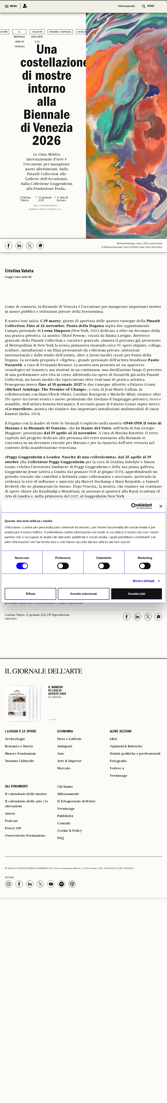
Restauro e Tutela (19, 746)
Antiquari (64, 746)
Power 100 (13, 828)
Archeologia (15, 739)
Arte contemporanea (45, 206)
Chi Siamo (65, 786)
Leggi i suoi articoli (18, 277)
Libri (113, 739)
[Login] (23, 6)
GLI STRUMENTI (16, 787)
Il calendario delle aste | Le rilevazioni (26, 804)
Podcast (11, 821)
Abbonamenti (126, 6)
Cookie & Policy (69, 830)
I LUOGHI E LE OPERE (20, 732)
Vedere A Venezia (60, 32)
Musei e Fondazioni (20, 753)
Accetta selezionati (83, 593)
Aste (60, 753)
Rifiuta (30, 593)
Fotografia (118, 761)
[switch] (63, 566)
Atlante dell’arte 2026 (37, 32)
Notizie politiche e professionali (135, 753)
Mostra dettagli (144, 581)
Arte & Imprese (69, 761)
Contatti (63, 823)
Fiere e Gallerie (69, 739)
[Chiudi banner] (160, 506)
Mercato (63, 768)
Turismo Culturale (19, 761)
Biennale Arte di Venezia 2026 (45, 209)
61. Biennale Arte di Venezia (19, 32)
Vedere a (117, 768)
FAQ (60, 838)
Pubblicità (65, 816)
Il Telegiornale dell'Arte (76, 801)
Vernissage (118, 775)
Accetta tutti (136, 593)
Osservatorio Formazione (25, 835)
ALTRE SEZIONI (121, 732)
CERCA (150, 6)
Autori (10, 813)
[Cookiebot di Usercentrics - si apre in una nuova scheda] (134, 506)
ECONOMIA (65, 732)
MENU (13, 6)
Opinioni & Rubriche (126, 746)
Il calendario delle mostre (26, 794)
